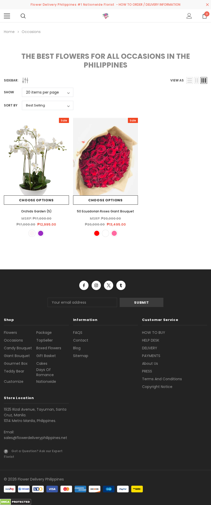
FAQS (77, 332)
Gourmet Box (16, 363)
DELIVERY (149, 348)
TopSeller (44, 340)
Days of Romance (45, 372)
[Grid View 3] (203, 80)
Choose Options (36, 200)
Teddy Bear (14, 371)
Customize (13, 381)
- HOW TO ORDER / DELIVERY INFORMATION (148, 4)
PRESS (147, 371)
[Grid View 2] (196, 80)
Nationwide (46, 381)
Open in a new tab (84, 285)
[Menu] (7, 16)
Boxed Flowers (48, 348)
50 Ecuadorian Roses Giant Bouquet (105, 211)
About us (150, 363)
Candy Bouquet (18, 348)
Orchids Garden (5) (36, 211)
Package (44, 332)
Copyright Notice (157, 386)
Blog (77, 348)
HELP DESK (150, 340)
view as (177, 80)
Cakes (41, 363)
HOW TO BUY (153, 332)
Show (9, 92)
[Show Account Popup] (189, 16)
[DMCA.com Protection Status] (15, 501)
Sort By (10, 105)
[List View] (189, 80)
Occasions (13, 340)
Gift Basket (46, 355)
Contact (80, 340)
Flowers (10, 332)
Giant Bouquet (17, 355)
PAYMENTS (151, 355)
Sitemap (80, 355)
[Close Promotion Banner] (207, 4)
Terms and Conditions (162, 379)
